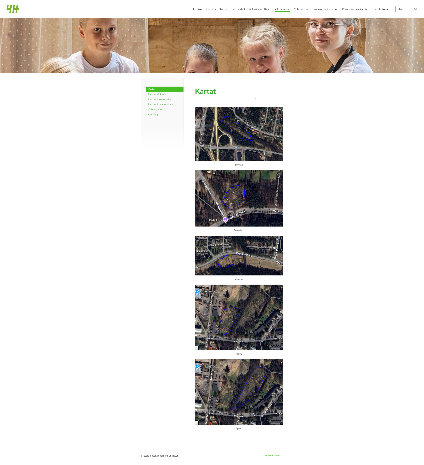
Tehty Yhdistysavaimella (272, 456)
